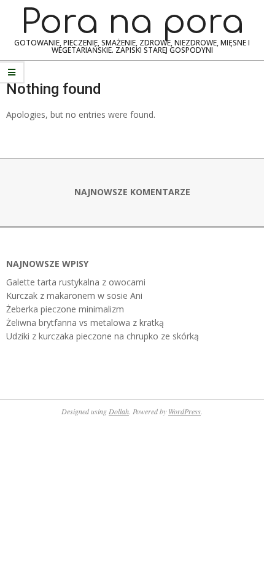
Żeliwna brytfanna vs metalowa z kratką (85, 322)
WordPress (184, 411)
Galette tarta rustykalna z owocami (76, 282)
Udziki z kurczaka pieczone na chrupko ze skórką (102, 336)
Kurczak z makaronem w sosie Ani (74, 295)
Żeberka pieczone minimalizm (65, 309)
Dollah (119, 411)
